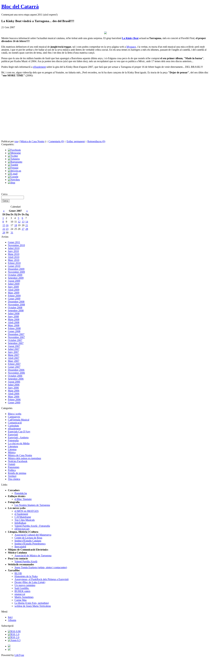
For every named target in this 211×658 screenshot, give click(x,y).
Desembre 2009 (16, 269)
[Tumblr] (13, 164)
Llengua (12, 449)
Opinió (11, 464)
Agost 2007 (14, 346)
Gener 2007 (14, 367)
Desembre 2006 (16, 369)
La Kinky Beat (130, 38)
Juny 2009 (13, 286)
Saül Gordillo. (22, 588)
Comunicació (15, 422)
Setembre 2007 (16, 343)
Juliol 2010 (13, 248)
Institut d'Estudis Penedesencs (30, 543)
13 (23, 221)
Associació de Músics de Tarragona (33, 555)
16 (7, 225)
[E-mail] (12, 173)
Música (11, 452)
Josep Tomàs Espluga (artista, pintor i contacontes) (41, 567)
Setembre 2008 (16, 310)
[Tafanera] (14, 158)
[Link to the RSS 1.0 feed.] (13, 634)
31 (12, 232)
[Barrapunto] (15, 161)
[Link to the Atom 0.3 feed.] (14, 640)
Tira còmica (14, 479)
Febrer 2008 (14, 328)
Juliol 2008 (13, 313)
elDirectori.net (22, 528)
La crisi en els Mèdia (19, 443)
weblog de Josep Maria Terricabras (33, 606)
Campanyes (14, 416)
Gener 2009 (14, 298)
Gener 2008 (14, 331)
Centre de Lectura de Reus (28, 537)
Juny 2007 (13, 352)
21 (26, 225)
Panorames (13, 467)
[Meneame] (14, 153)
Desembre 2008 (16, 301)
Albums (12, 620)
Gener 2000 (14, 402)
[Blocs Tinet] (9, 646)
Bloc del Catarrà (20, 6)
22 (3, 229)
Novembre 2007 (16, 337)
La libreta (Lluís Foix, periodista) (32, 603)
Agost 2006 (14, 381)
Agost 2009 (14, 280)
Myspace (131, 46)
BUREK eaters (22, 591)
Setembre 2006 (16, 378)
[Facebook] (14, 150)
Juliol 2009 (13, 283)
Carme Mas (21, 600)
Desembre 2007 (16, 334)
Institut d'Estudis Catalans (28, 540)
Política (12, 470)
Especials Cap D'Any (19, 431)
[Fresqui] (13, 167)
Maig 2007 (13, 355)
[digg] (11, 182)
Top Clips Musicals (25, 520)
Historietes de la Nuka (26, 576)
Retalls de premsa (17, 473)
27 (23, 229)
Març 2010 (13, 260)
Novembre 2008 (16, 304)
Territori (12, 476)
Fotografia (13, 440)
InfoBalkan (20, 522)
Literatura (13, 446)
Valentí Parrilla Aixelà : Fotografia (32, 525)
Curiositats (13, 425)
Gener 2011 (14, 242)
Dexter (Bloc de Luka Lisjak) (30, 582)
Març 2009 (13, 292)
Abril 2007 (13, 358)
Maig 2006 (13, 390)
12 (19, 221)
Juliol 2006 (13, 384)
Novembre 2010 (16, 245)
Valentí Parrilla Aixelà (26, 561)
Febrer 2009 (14, 295)
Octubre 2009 (15, 275)
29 (3, 232)
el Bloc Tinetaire (23, 499)
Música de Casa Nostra (32, 141)
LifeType (19, 655)
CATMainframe (23, 517)
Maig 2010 (13, 254)
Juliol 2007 (13, 349)
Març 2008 (13, 325)
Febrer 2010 (14, 263)
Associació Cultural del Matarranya (33, 534)
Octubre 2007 (15, 340)
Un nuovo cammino (25, 585)
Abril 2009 (13, 289)
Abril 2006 (13, 393)
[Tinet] (9, 649)
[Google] (13, 176)
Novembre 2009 (16, 272)
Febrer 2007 (14, 364)
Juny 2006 (13, 387)
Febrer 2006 (14, 399)
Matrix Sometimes (24, 597)
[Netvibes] (14, 179)
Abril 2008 (13, 322)
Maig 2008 (13, 319)
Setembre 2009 (16, 277)
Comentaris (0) (56, 141)
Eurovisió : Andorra (18, 437)
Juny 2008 (13, 316)
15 (3, 225)
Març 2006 (13, 396)
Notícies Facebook (17, 461)
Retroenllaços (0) (96, 141)
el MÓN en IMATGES (27, 511)
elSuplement (39, 66)
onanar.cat (20, 594)
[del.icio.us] (14, 170)
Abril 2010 (13, 257)
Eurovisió (13, 434)
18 (15, 225)
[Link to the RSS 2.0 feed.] (13, 637)
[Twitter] (13, 155)
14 (26, 221)
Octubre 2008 (15, 307)
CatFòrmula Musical (18, 419)
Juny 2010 (13, 251)
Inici (10, 617)
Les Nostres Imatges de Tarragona (32, 505)
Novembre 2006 (16, 372)
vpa (16, 141)
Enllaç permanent (76, 141)
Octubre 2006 (15, 375)
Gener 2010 (14, 266)
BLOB (18, 573)
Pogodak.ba (21, 493)
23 (7, 229)
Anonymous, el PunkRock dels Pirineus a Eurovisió (42, 579)
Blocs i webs (14, 413)
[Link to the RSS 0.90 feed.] (14, 631)
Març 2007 (13, 361)
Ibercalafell (20, 546)
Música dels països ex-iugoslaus (24, 458)
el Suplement (21, 514)
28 (26, 229)
